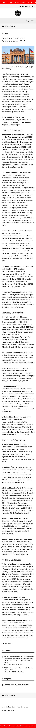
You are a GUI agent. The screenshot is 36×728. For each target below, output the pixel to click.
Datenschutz (16, 707)
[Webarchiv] (18, 13)
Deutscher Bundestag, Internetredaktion (16, 685)
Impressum (24, 707)
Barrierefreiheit (6, 707)
